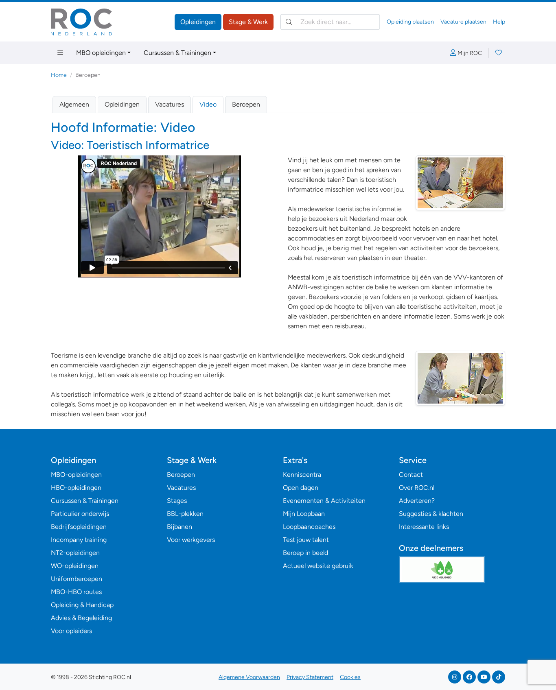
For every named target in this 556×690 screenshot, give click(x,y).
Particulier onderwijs (80, 514)
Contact (411, 474)
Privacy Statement (310, 677)
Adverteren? (417, 500)
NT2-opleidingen (75, 553)
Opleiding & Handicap (82, 605)
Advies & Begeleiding (81, 618)
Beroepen (246, 104)
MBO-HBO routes (76, 592)
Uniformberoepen (76, 579)
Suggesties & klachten (431, 514)
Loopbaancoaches (309, 527)
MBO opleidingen (101, 53)
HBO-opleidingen (76, 487)
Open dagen (300, 487)
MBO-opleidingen (76, 474)
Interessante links (424, 527)
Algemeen (74, 104)
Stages (177, 500)
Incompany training (79, 540)
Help (499, 21)
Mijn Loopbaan (304, 514)
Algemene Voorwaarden (249, 677)
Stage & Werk (248, 22)
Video (208, 104)
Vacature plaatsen (463, 21)
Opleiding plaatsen (410, 21)
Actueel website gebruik (318, 566)
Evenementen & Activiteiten (324, 500)
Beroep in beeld (305, 553)
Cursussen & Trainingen (177, 53)
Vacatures (169, 104)
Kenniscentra (302, 474)
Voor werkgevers (191, 540)
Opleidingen (198, 22)
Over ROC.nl (416, 487)
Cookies (350, 677)
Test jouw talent (306, 540)
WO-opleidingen (75, 566)
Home (59, 75)
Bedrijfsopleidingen (79, 527)
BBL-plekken (185, 514)
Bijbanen (179, 527)
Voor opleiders (71, 631)
